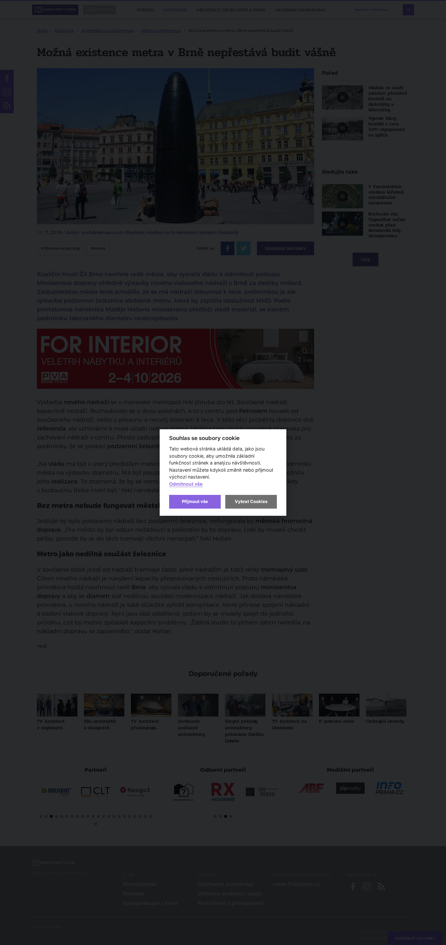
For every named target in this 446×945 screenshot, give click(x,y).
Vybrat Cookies (251, 501)
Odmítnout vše (186, 484)
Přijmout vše (195, 501)
